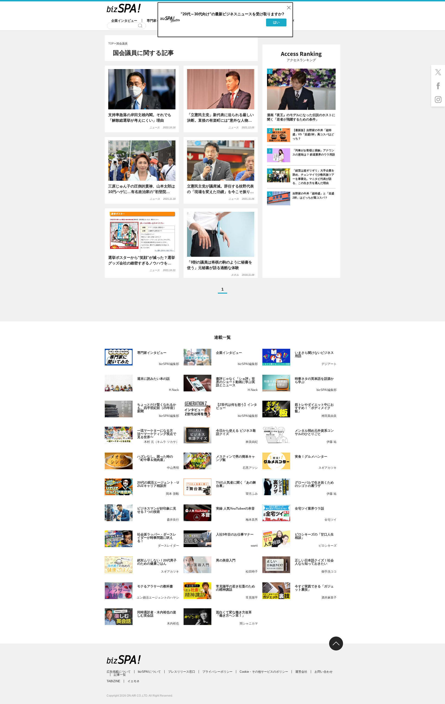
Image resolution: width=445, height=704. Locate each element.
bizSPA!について (149, 671)
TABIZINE (113, 681)
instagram (438, 100)
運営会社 (301, 671)
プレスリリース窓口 (181, 671)
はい (276, 22)
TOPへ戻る (336, 643)
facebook (438, 86)
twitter (438, 72)
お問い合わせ (324, 671)
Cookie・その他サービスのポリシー (264, 671)
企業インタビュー (124, 20)
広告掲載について (119, 671)
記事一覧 (120, 674)
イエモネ (133, 681)
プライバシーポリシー (217, 671)
